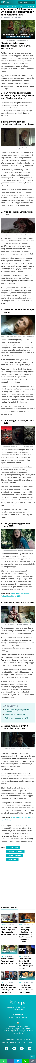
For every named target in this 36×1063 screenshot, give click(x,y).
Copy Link (32, 1061)
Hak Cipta (19, 1040)
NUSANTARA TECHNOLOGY (20, 1007)
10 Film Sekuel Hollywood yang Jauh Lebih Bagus (17, 710)
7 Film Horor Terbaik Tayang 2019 (16, 718)
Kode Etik (5, 1042)
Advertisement (9, 1040)
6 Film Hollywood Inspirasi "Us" (15, 715)
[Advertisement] (18, 884)
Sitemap (31, 1042)
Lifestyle (5, 6)
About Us (13, 1042)
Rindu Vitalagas (16, 18)
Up (32, 1056)
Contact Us (28, 1040)
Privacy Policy (22, 1042)
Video (22, 6)
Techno (14, 6)
